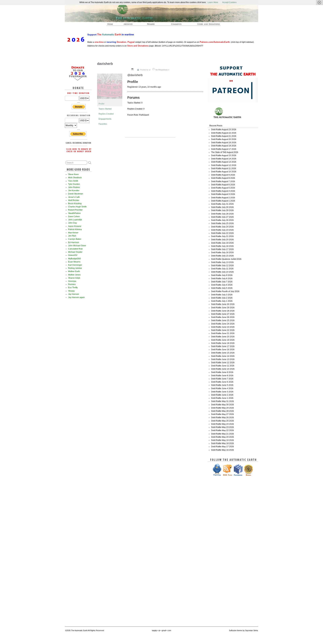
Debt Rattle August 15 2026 (223, 155)
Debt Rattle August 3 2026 (223, 194)
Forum (176, 25)
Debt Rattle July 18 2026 (222, 246)
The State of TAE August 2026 (224, 152)
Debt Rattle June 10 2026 (223, 369)
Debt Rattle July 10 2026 (222, 272)
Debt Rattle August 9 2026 (223, 175)
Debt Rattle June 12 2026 (223, 362)
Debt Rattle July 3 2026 (221, 294)
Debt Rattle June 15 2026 (223, 353)
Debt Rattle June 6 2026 (222, 382)
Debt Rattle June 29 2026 (223, 307)
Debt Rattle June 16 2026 (223, 349)
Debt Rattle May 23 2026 (222, 427)
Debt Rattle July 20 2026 (222, 239)
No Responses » (162, 70)
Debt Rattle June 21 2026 (223, 333)
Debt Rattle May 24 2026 (222, 424)
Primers (152, 25)
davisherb (105, 64)
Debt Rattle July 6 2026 (221, 285)
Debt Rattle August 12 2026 (223, 165)
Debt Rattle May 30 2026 (222, 404)
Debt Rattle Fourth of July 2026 (225, 291)
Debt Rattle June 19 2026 (223, 340)
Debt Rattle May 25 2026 (222, 421)
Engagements (105, 119)
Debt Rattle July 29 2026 (222, 210)
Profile (101, 104)
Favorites (103, 124)
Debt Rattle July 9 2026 (221, 275)
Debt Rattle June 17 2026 (223, 346)
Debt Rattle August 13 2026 (223, 162)
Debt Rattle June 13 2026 (223, 359)
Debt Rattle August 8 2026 (223, 178)
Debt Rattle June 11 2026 (222, 366)
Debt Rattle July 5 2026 (221, 288)
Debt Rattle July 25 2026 (222, 223)
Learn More (213, 2)
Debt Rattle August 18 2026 (223, 146)
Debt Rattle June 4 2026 (222, 388)
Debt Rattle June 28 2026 (223, 311)
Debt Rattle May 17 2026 (222, 446)
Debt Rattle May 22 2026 (222, 430)
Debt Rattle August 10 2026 (223, 171)
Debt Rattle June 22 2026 (223, 330)
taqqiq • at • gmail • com (161, 630)
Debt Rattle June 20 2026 (223, 336)
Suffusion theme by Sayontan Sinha (243, 630)
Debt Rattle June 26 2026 (223, 317)
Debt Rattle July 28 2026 (222, 214)
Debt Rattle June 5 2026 (222, 385)
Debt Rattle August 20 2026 (223, 139)
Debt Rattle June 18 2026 (223, 343)
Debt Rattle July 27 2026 (222, 217)
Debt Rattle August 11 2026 (223, 168)
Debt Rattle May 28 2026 (222, 411)
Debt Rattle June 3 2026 (222, 392)
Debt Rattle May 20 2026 (222, 437)
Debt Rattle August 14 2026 (223, 159)
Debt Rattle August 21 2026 (223, 136)
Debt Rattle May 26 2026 (222, 417)
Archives (129, 25)
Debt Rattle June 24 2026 (223, 324)
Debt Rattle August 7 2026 (223, 181)
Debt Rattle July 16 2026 (222, 252)
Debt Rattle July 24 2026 (222, 227)
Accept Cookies (229, 2)
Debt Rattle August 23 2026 (223, 129)
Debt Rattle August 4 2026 (223, 191)
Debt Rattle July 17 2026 (222, 249)
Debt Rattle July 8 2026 (221, 278)
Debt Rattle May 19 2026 (222, 440)
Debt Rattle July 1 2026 (221, 301)
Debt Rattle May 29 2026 (222, 408)
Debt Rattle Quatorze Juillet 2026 (226, 259)
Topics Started (105, 109)
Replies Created (106, 114)
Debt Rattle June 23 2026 (223, 327)
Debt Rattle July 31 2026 (222, 204)
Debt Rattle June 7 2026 (222, 379)
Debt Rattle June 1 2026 (222, 398)
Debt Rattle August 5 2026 (223, 188)
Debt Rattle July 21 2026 (222, 236)
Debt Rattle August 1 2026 (223, 201)
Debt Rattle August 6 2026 (223, 184)
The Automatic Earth (112, 25)
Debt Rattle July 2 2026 (221, 298)
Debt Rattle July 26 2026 (222, 220)
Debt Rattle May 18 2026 (222, 443)
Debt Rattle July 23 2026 (222, 230)
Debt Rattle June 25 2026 (223, 320)
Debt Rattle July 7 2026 (221, 282)
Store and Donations (205, 25)
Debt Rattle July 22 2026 (222, 233)
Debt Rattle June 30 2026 (223, 304)
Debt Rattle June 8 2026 (222, 375)
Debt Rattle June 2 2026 (222, 395)
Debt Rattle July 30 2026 (222, 207)
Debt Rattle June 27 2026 (223, 314)
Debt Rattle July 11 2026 (222, 269)
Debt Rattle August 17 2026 (223, 149)
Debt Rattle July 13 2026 (222, 262)
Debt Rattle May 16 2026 (222, 450)
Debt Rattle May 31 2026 (222, 401)
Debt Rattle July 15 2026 (222, 256)
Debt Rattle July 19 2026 (222, 243)
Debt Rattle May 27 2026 (222, 414)
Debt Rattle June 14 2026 (223, 356)
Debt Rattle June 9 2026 (222, 372)
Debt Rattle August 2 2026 (223, 197)
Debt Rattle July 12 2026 (222, 265)
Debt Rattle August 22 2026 (223, 133)
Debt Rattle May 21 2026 (222, 434)
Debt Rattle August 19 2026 (223, 142)
